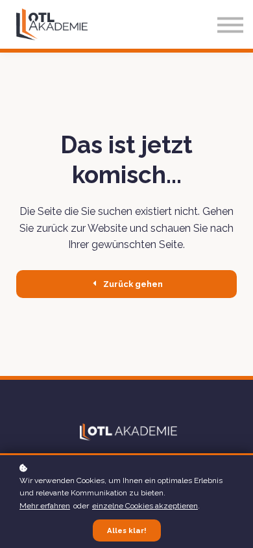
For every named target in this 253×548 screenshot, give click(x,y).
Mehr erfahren (44, 505)
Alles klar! (127, 530)
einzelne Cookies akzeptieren (145, 505)
